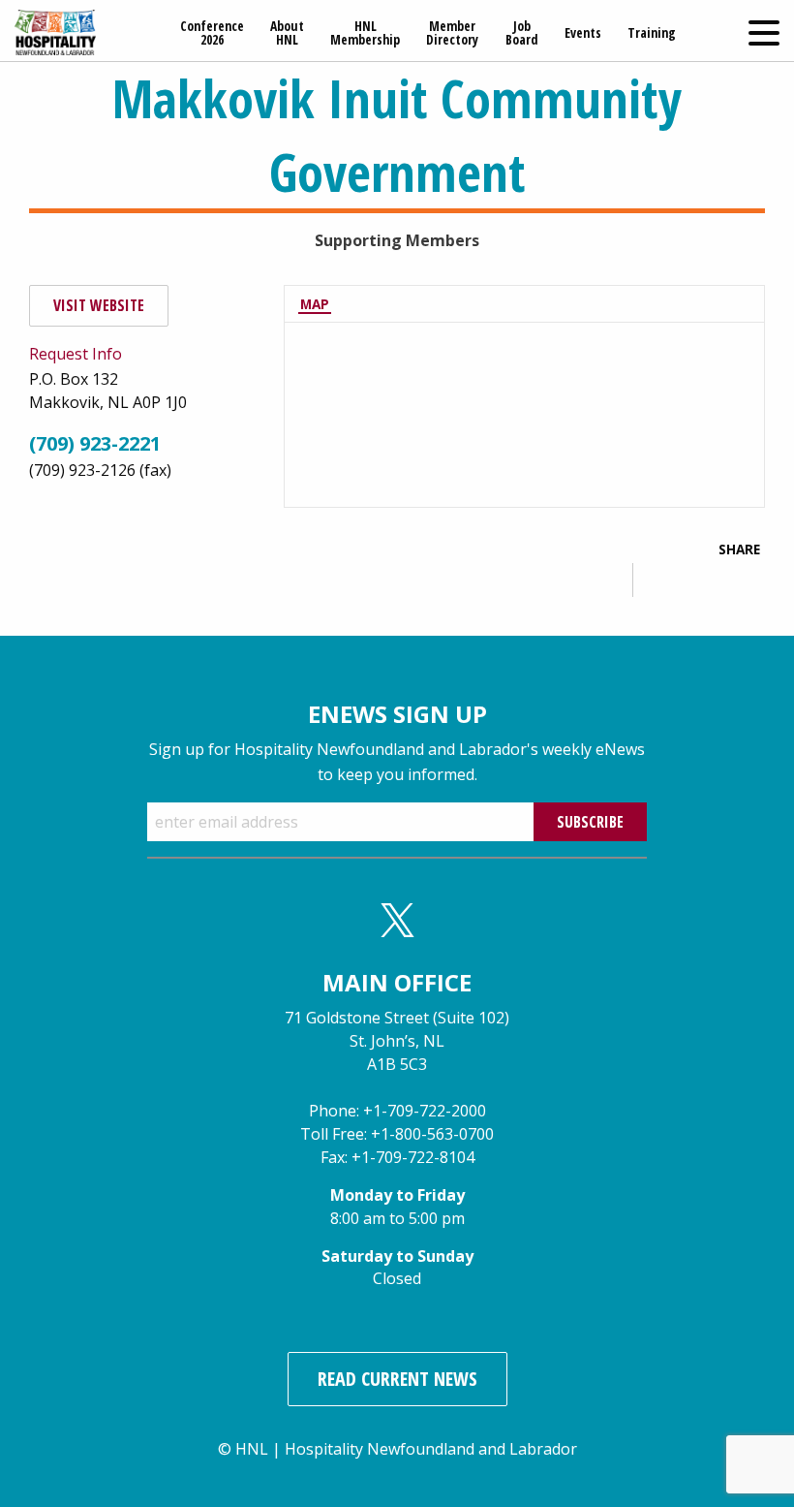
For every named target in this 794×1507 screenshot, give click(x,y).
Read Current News (397, 1379)
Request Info (75, 353)
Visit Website (98, 305)
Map (314, 304)
